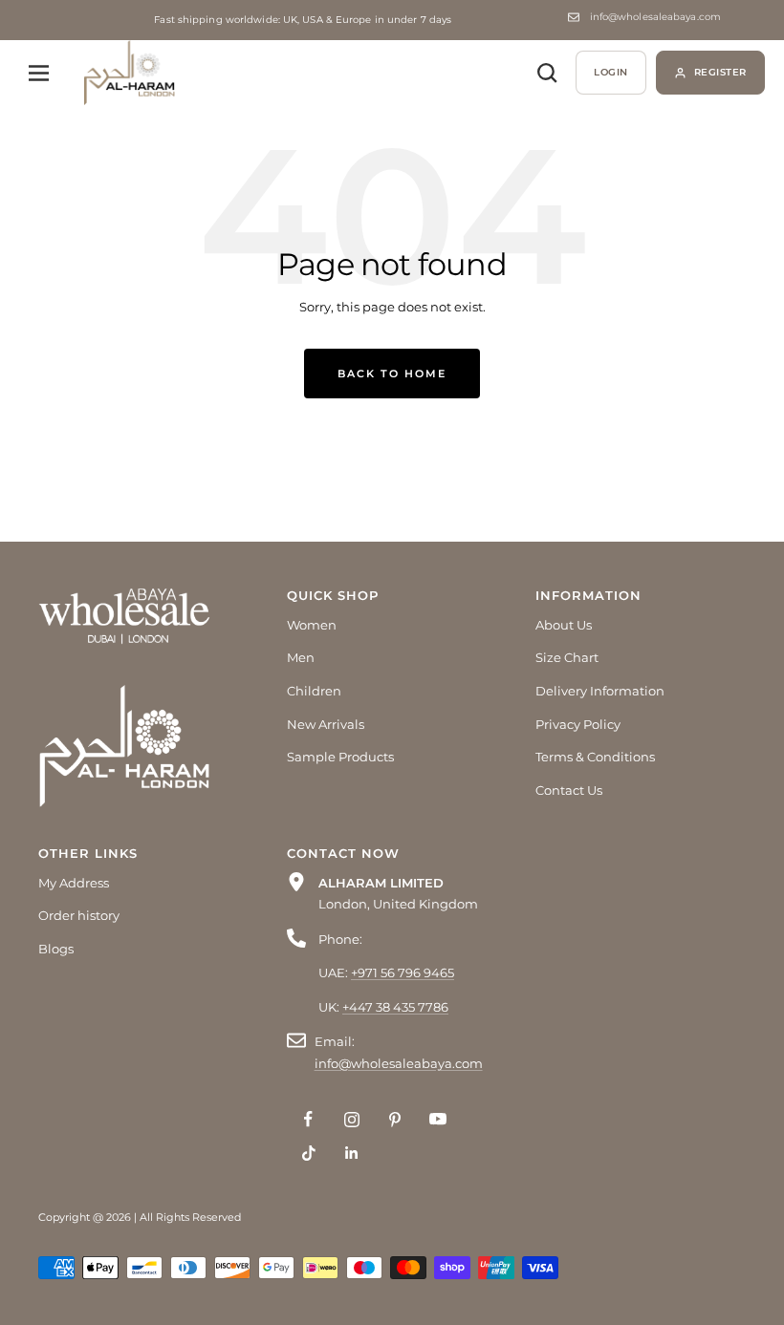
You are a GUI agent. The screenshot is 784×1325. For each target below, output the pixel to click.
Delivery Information (599, 690)
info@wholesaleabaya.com (655, 17)
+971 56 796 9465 (402, 972)
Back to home (392, 373)
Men (301, 657)
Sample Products (340, 756)
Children (314, 690)
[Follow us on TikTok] (308, 1152)
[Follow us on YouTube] (437, 1119)
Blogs (56, 948)
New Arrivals (325, 724)
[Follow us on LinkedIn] (351, 1152)
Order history (79, 915)
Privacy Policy (578, 724)
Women (312, 624)
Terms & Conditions (595, 756)
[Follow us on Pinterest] (394, 1119)
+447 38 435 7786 (395, 1007)
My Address (73, 882)
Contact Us (568, 790)
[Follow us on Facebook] (308, 1119)
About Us (563, 624)
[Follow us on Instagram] (351, 1119)
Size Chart (567, 657)
